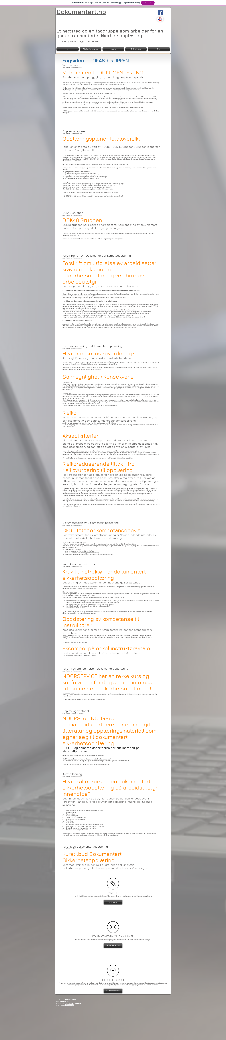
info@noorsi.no (62, 1001)
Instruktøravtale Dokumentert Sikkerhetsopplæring (80, 655)
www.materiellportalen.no (78, 755)
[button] (113, 902)
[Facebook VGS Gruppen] (160, 12)
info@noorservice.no (103, 764)
